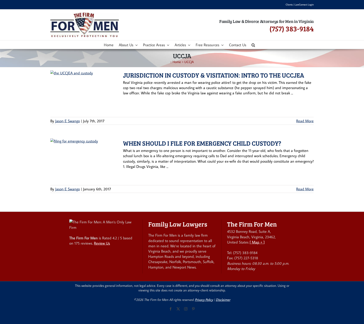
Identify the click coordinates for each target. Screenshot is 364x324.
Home (177, 62)
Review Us (102, 243)
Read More (305, 121)
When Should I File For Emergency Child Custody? (202, 143)
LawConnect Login (304, 4)
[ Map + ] (257, 242)
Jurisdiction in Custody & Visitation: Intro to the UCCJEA (213, 75)
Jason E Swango (67, 121)
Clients (289, 4)
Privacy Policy (204, 300)
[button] (253, 44)
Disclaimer (223, 300)
